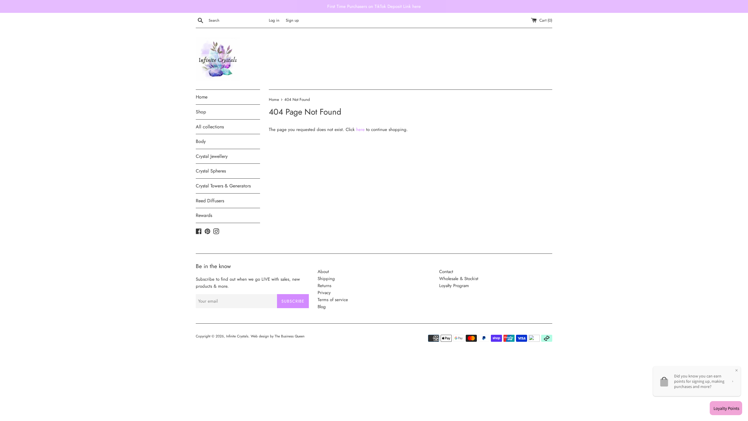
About (323, 271)
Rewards (204, 215)
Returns (324, 285)
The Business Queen (289, 336)
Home (201, 97)
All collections (210, 126)
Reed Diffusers (210, 200)
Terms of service (333, 299)
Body (201, 141)
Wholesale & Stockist (458, 278)
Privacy (324, 292)
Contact (446, 271)
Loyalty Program (454, 285)
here (360, 129)
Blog (322, 306)
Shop (201, 111)
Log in (274, 20)
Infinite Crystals (237, 336)
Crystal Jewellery (212, 156)
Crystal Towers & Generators (223, 185)
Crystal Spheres (211, 171)
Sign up (292, 20)
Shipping (326, 278)
